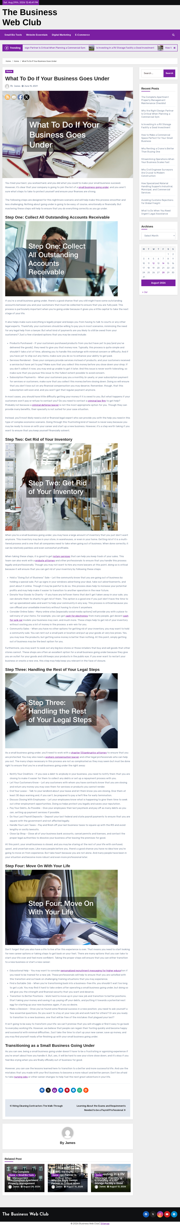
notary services (61, 556)
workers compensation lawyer (62, 757)
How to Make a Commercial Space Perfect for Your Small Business (157, 138)
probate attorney (45, 560)
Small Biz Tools (13, 35)
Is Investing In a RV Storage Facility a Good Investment (108, 1183)
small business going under (93, 187)
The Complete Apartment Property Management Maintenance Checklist (155, 100)
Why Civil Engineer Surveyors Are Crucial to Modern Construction (157, 172)
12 (153, 263)
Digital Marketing (61, 35)
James (17, 86)
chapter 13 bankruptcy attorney (89, 752)
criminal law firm (97, 400)
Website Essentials (37, 35)
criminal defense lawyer (45, 405)
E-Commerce (82, 35)
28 (163, 272)
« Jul (144, 292)
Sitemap (105, 1223)
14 (163, 263)
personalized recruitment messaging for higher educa (91, 970)
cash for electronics (77, 615)
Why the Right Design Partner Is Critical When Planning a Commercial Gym (157, 113)
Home (9, 71)
